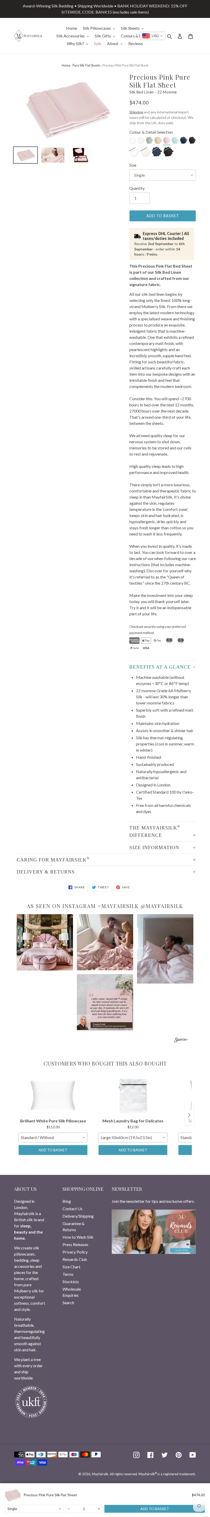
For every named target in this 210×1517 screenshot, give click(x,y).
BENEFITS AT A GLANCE (160, 667)
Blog (66, 1201)
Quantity (137, 188)
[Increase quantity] (99, 1509)
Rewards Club (74, 1259)
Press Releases (75, 1244)
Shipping (136, 112)
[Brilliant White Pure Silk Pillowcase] (53, 1095)
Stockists (70, 1281)
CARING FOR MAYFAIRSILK (53, 859)
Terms (68, 1274)
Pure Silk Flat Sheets (86, 65)
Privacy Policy (75, 1251)
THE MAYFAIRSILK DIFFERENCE (154, 831)
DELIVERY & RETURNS (46, 872)
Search (68, 1302)
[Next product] (189, 1115)
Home (66, 65)
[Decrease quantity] (69, 1509)
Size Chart (71, 1266)
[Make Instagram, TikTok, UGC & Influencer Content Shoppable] (181, 1040)
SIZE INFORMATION (154, 847)
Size (132, 165)
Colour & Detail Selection (151, 132)
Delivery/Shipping (78, 1216)
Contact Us (72, 1208)
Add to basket (53, 1150)
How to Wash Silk (77, 1237)
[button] (45, 942)
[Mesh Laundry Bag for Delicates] (132, 1095)
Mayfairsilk (100, 1474)
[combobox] (152, 36)
